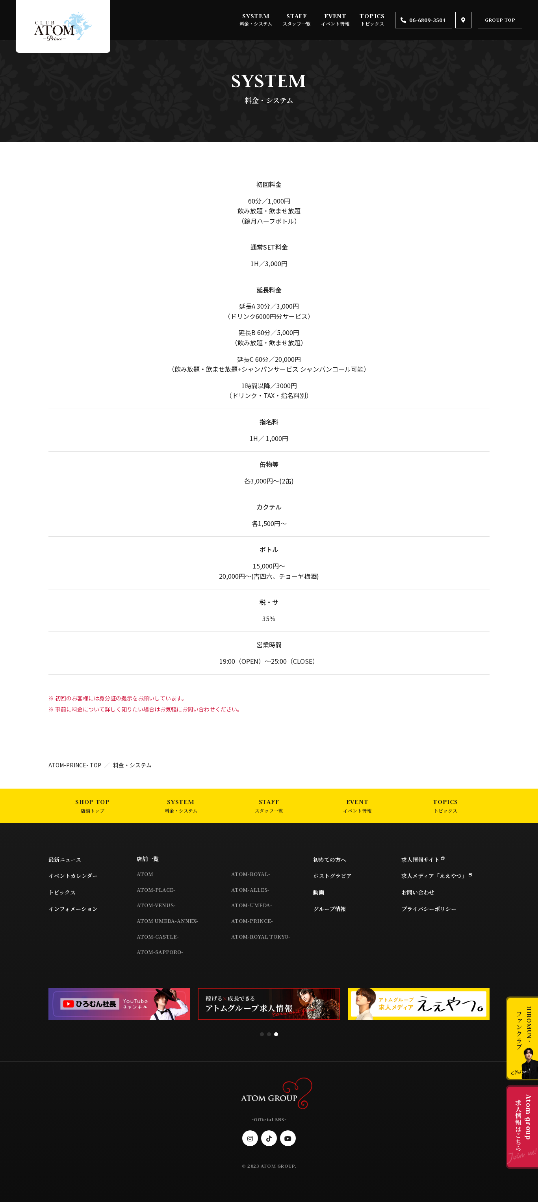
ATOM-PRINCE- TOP (74, 765)
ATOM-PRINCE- (252, 920)
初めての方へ (329, 859)
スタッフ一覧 (296, 23)
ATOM (145, 874)
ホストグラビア (332, 876)
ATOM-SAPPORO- (160, 952)
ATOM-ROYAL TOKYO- (260, 936)
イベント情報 (335, 23)
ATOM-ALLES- (250, 889)
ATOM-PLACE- (156, 889)
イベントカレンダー (73, 876)
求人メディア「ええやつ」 (434, 876)
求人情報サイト (420, 859)
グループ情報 (329, 909)
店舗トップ (92, 810)
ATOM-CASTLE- (158, 936)
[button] (262, 1034)
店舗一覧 (148, 859)
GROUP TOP (500, 20)
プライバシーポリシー (428, 909)
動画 (318, 892)
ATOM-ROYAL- (250, 874)
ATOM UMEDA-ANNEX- (167, 920)
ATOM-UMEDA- (251, 905)
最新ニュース (64, 859)
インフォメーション (73, 909)
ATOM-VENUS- (156, 905)
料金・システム (255, 23)
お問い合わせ (417, 892)
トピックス (372, 23)
